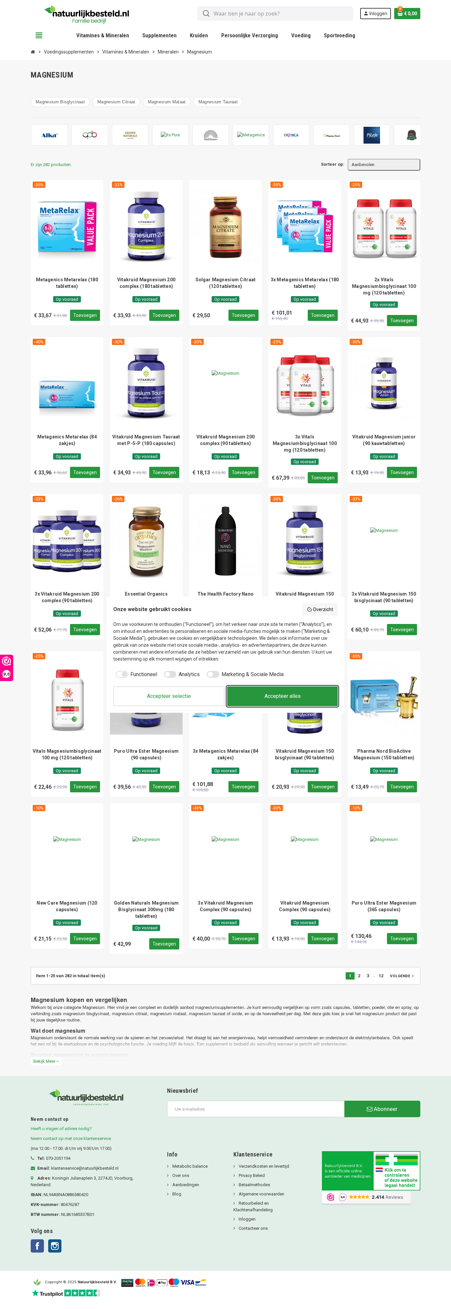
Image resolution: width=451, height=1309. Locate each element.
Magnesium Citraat (116, 101)
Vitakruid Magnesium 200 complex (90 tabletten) (225, 440)
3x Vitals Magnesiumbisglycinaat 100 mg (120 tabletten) (305, 443)
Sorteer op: (332, 164)
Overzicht (323, 609)
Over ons (180, 1175)
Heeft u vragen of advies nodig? (61, 1128)
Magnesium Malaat (167, 101)
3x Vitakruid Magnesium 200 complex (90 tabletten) (67, 597)
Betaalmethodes (254, 1184)
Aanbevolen (363, 164)
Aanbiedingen (185, 1184)
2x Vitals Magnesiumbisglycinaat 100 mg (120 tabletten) (384, 286)
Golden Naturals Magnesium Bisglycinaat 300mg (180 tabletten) (146, 909)
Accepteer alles (282, 696)
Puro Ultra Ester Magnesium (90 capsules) (146, 754)
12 (381, 975)
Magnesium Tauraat (218, 101)
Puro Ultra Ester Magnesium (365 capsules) (384, 906)
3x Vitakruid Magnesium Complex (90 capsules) (225, 906)
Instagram (54, 1246)
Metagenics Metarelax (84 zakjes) (67, 440)
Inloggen (247, 1219)
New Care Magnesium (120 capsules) (67, 906)
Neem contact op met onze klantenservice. (71, 1138)
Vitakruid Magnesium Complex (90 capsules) (305, 906)
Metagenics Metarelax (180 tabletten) (67, 283)
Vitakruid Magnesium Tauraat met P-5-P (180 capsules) (146, 440)
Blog (176, 1193)
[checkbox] (135, 674)
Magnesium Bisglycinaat (60, 101)
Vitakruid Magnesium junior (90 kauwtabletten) (384, 440)
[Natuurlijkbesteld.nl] (89, 13)
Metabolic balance (189, 1166)
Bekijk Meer (46, 1061)
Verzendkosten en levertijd (263, 1166)
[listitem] (49, 135)
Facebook (37, 1246)
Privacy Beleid (251, 1175)
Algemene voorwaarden (261, 1193)
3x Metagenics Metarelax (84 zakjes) (226, 754)
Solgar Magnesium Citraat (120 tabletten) (225, 283)
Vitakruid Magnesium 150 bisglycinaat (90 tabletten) (304, 754)
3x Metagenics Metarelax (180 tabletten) (305, 283)
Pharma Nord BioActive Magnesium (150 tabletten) (384, 754)
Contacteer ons (253, 1228)
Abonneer (385, 1109)
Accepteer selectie (169, 696)
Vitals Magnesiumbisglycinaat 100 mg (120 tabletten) (67, 754)
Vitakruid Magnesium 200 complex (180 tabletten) (146, 283)
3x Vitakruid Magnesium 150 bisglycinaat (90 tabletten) (384, 597)
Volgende (402, 976)
